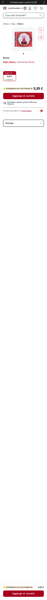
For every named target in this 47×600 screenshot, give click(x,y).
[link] (25, 8)
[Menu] (5, 8)
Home (6, 23)
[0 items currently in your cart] (41, 8)
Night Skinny (9, 62)
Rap (13, 23)
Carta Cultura (27, 111)
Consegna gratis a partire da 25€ (23, 2)
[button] (40, 37)
